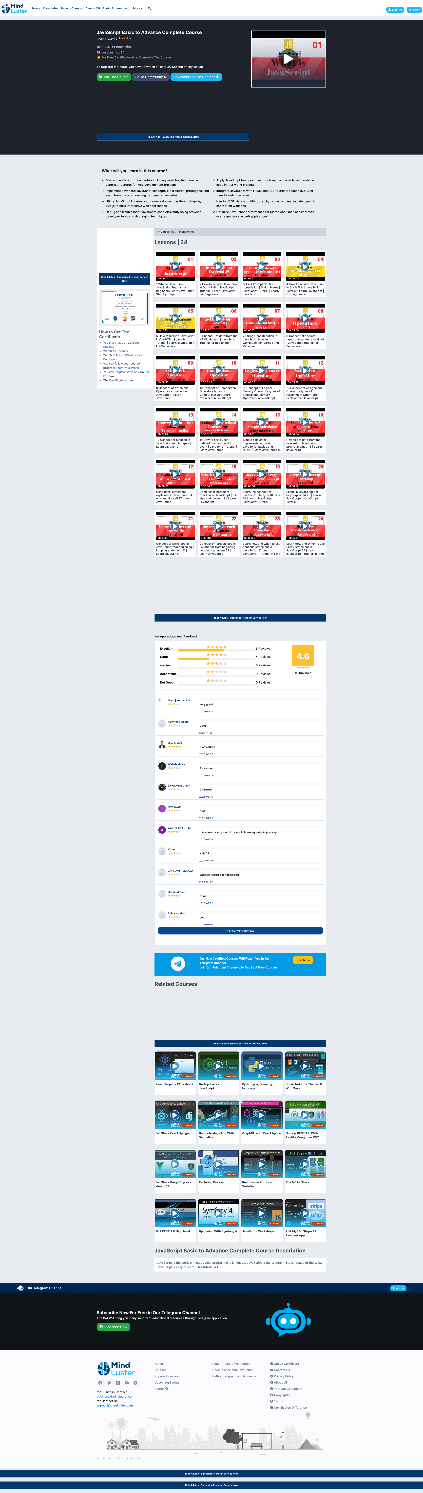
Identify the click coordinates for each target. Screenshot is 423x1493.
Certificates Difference (290, 1407)
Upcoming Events (167, 1382)
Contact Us (281, 1370)
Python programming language (234, 1376)
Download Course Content (194, 77)
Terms (278, 1401)
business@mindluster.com (115, 1396)
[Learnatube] (14, 6)
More (137, 8)
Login (415, 9)
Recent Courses (72, 8)
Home (36, 8)
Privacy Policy (283, 1376)
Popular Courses (166, 1376)
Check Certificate (286, 1363)
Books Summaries (115, 8)
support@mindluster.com (115, 1405)
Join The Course (115, 77)
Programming (186, 231)
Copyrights (281, 1395)
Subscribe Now (115, 1327)
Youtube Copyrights (287, 1388)
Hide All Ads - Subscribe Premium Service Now (173, 136)
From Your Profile (128, 367)
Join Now (398, 1288)
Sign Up (397, 9)
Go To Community (149, 77)
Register (109, 346)
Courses (160, 1370)
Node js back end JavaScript (232, 1370)
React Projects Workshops (231, 1363)
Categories (50, 8)
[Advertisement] (173, 108)
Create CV (93, 8)
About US (280, 1382)
